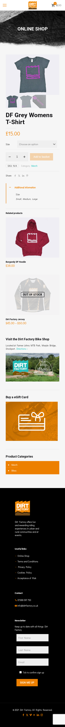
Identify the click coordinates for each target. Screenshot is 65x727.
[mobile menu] (5, 5)
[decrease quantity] (10, 156)
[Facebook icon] (23, 715)
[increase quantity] (24, 156)
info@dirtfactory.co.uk (28, 605)
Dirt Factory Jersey (15, 319)
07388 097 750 (24, 600)
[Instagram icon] (41, 715)
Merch (34, 165)
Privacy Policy (24, 566)
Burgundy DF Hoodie (16, 262)
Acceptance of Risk (27, 578)
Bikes (13, 470)
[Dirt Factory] (32, 5)
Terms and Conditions (28, 561)
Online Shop (23, 555)
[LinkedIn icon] (38, 715)
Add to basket (41, 156)
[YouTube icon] (34, 715)
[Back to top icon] (58, 720)
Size (8, 144)
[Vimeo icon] (30, 715)
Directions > (22, 348)
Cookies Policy (25, 572)
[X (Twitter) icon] (27, 715)
